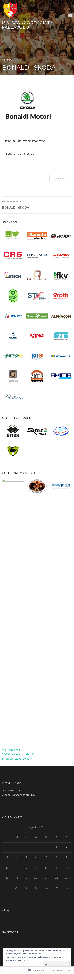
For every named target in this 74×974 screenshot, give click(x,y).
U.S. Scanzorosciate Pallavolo (27, 25)
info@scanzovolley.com (17, 758)
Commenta (59, 178)
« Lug (5, 910)
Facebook (10, 932)
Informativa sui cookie (17, 960)
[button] (13, 236)
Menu (70, 15)
